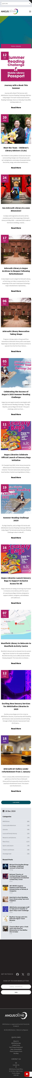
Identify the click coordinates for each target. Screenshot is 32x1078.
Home (13, 46)
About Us (16, 1041)
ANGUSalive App (16, 1043)
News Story (6, 841)
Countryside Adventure (9, 825)
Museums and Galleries (9, 837)
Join (16, 992)
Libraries (5, 829)
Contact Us (16, 1065)
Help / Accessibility (16, 1049)
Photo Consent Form (16, 1051)
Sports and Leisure (8, 845)
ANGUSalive (6, 821)
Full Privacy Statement (16, 1047)
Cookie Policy (16, 1045)
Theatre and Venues (8, 850)
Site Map (16, 1053)
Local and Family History (10, 833)
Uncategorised (7, 854)
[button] (30, 11)
